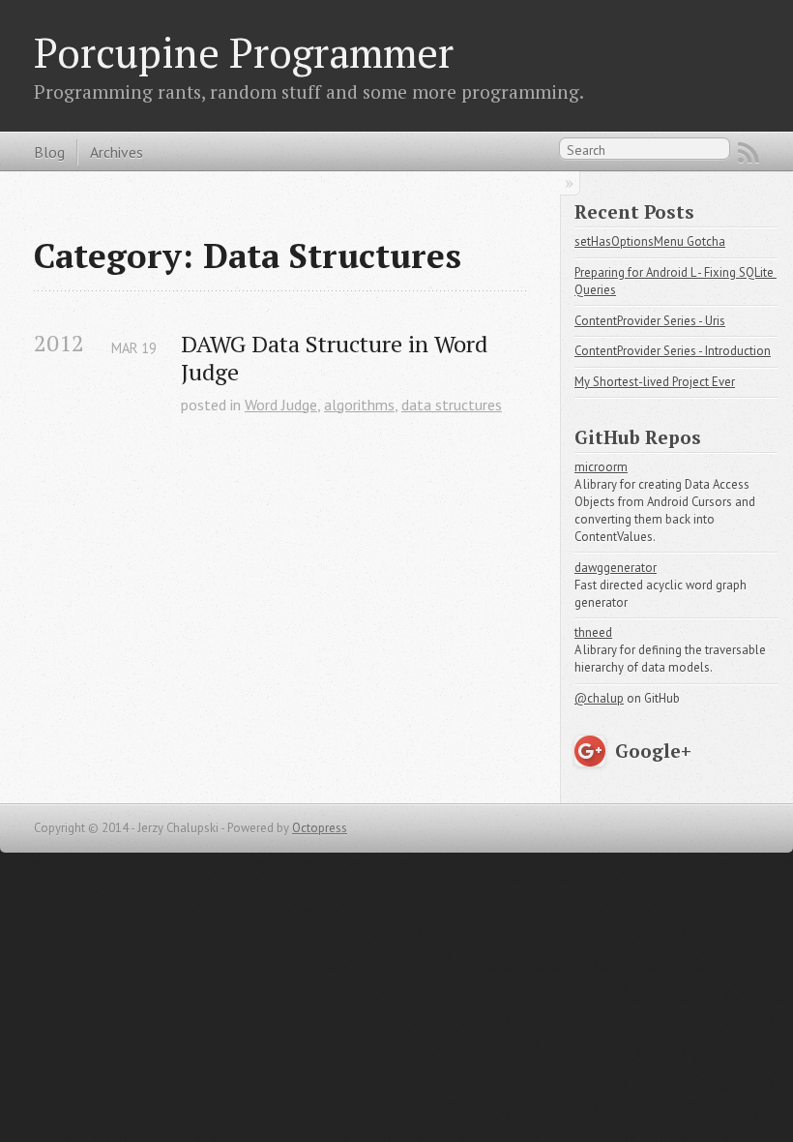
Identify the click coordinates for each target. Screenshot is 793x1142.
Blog (49, 152)
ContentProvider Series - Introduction (672, 351)
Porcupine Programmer (244, 52)
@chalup (599, 698)
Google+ (653, 750)
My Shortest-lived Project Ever (654, 382)
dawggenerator (615, 567)
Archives (116, 152)
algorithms (359, 404)
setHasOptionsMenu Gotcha (649, 241)
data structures (451, 404)
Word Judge (281, 404)
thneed (593, 632)
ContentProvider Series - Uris (649, 321)
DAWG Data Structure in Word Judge (337, 358)
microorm (601, 467)
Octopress (319, 828)
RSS (748, 153)
